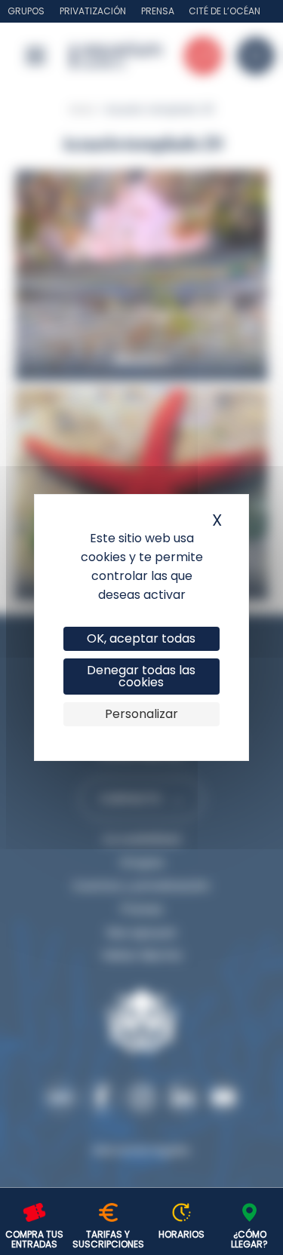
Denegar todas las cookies (141, 676)
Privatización (93, 11)
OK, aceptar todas (141, 638)
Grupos (26, 11)
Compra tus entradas (34, 1239)
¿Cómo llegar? (249, 1239)
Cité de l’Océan (224, 11)
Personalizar (141, 714)
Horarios (181, 1234)
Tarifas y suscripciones (108, 1239)
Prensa (157, 11)
